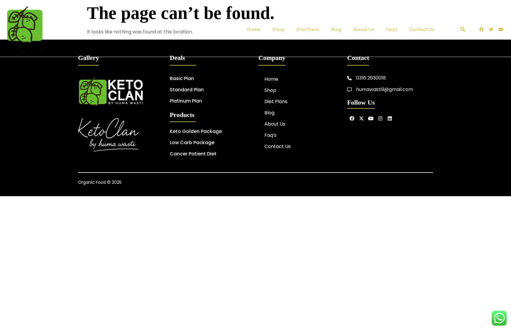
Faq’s (391, 29)
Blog (336, 29)
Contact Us (421, 29)
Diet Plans (307, 29)
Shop (278, 29)
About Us (363, 29)
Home (253, 29)
